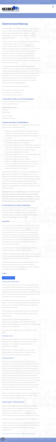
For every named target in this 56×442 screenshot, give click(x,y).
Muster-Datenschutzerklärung (9, 433)
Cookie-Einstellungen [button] (8, 277)
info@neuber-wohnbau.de (44, 1)
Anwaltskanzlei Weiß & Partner (27, 433)
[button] (3, 439)
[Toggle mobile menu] (53, 6)
